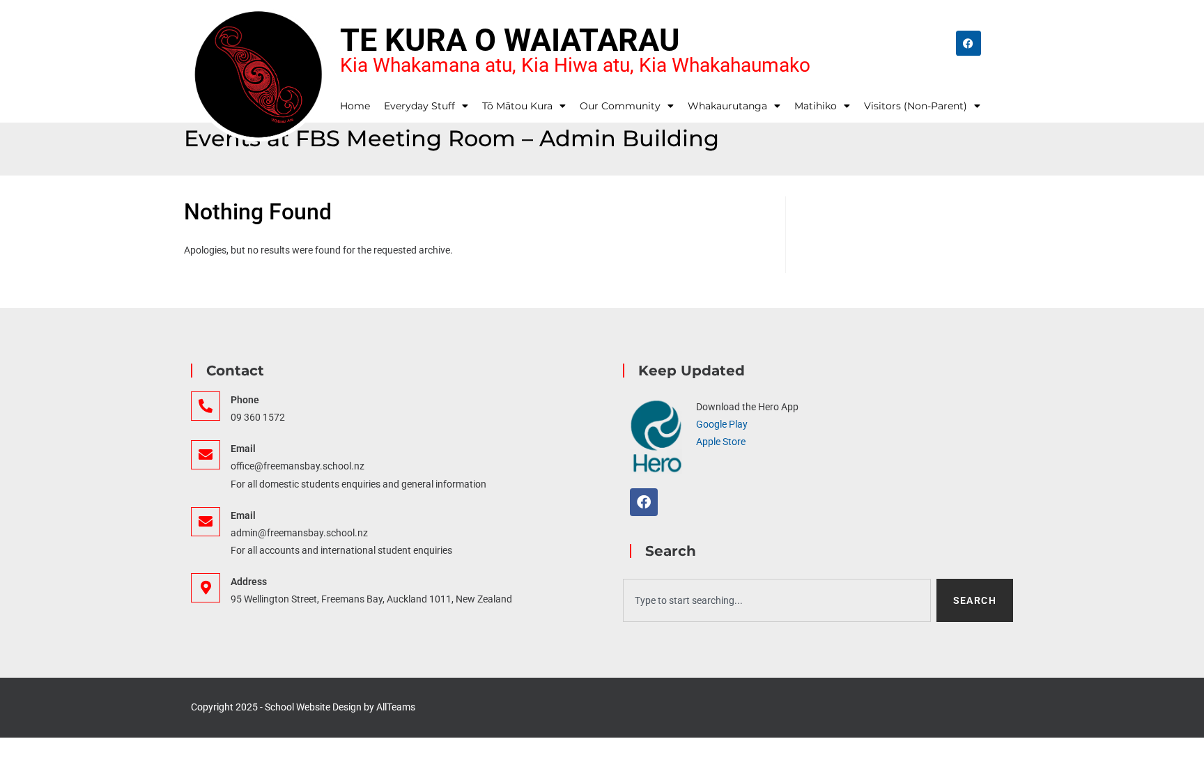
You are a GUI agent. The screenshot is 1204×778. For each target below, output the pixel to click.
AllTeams (395, 707)
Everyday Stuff (419, 106)
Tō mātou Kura (517, 106)
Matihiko (815, 106)
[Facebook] (968, 43)
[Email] (205, 454)
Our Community (620, 106)
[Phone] (205, 406)
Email (243, 448)
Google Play (722, 424)
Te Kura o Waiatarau (510, 40)
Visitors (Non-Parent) (915, 106)
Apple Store (721, 441)
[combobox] (777, 600)
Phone (245, 399)
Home (355, 106)
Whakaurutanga (727, 106)
